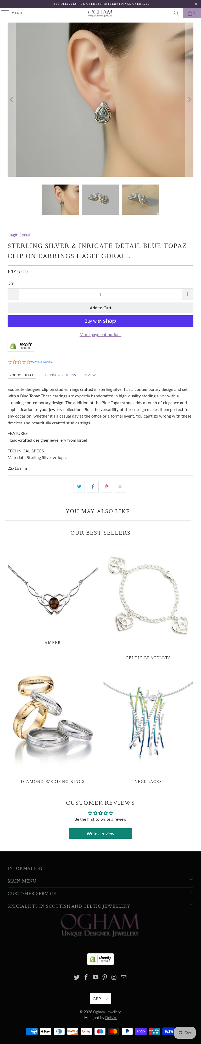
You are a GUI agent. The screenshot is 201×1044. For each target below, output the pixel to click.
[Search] (176, 13)
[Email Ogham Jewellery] (123, 977)
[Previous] (11, 100)
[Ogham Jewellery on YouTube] (95, 977)
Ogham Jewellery (107, 1012)
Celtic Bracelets (148, 603)
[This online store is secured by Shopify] (21, 349)
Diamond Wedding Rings (53, 726)
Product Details (22, 375)
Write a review (100, 833)
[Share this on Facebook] (92, 487)
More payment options (100, 334)
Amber (53, 595)
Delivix (111, 1017)
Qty (11, 283)
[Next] (189, 100)
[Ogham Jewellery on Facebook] (86, 977)
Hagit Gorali (19, 234)
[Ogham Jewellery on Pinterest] (105, 977)
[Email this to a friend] (120, 487)
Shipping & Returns (59, 375)
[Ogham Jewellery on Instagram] (114, 977)
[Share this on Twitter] (79, 487)
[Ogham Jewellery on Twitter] (77, 977)
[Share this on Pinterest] (106, 487)
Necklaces (148, 726)
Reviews (90, 375)
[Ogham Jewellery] (100, 13)
